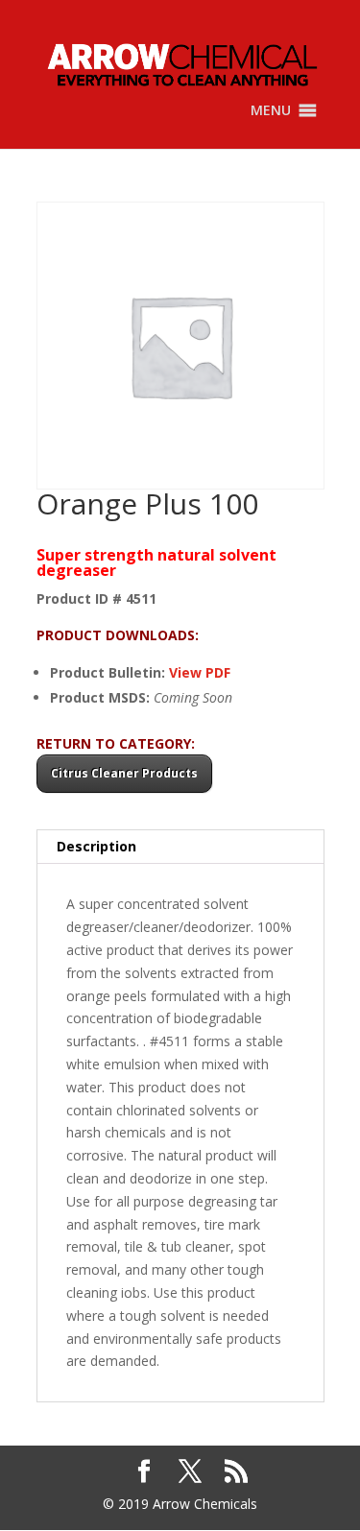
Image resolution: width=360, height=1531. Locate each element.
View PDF (199, 672)
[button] (271, 110)
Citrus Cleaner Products (124, 773)
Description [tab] (96, 846)
